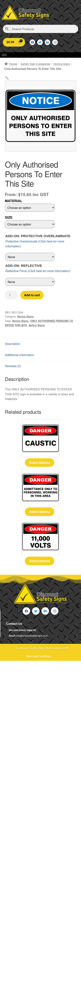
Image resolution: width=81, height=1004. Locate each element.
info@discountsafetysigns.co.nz (32, 636)
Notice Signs (61, 63)
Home (13, 63)
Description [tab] (12, 344)
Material (13, 200)
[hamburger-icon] (4, 55)
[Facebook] (32, 42)
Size (8, 217)
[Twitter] (40, 42)
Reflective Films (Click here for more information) (37, 271)
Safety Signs (37, 325)
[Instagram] (55, 42)
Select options (39, 462)
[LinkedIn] (47, 42)
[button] (7, 77)
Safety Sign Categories (35, 63)
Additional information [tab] (19, 355)
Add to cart (32, 295)
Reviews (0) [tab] (13, 366)
